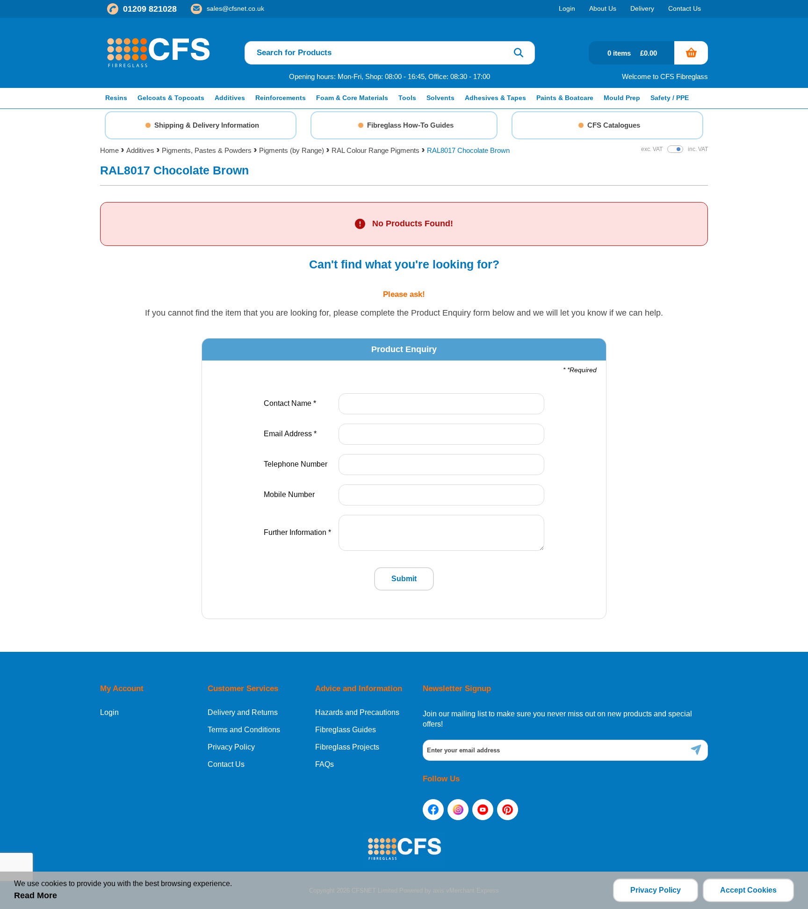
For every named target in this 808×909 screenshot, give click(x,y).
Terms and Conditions (244, 730)
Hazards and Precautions (357, 712)
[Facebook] (433, 809)
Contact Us (226, 764)
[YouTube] (482, 809)
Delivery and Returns (243, 712)
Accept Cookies (748, 890)
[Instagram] (458, 809)
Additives (140, 150)
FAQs (324, 764)
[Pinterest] (507, 809)
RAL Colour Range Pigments (375, 150)
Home (109, 150)
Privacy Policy (231, 747)
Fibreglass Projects (347, 747)
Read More (35, 895)
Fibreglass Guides (345, 730)
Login (109, 712)
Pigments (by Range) (291, 150)
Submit (404, 579)
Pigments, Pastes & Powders (207, 150)
